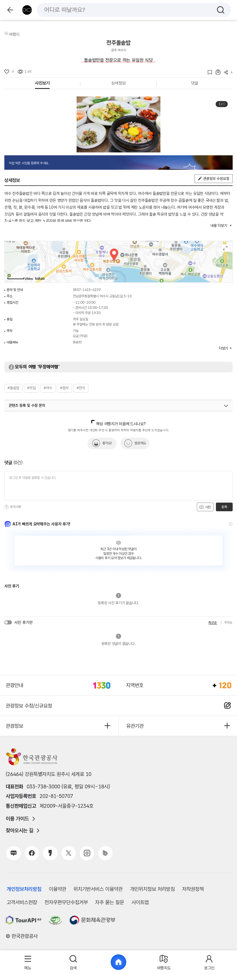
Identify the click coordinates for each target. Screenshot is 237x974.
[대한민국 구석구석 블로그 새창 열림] (13, 853)
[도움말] (6, 507)
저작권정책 (193, 889)
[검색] (220, 9)
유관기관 (135, 726)
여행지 (14, 34)
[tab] (28, 962)
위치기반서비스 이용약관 (98, 889)
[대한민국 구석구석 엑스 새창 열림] (68, 853)
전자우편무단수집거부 (66, 902)
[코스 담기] (216, 72)
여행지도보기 (225, 248)
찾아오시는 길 (19, 830)
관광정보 (14, 726)
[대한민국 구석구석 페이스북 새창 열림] (32, 853)
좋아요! (107, 443)
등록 (224, 507)
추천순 (228, 622)
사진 (207, 507)
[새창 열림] (23, 920)
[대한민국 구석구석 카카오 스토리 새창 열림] (50, 853)
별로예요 (140, 443)
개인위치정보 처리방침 (152, 889)
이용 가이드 (17, 819)
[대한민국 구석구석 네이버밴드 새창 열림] (105, 853)
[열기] (226, 406)
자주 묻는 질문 (109, 902)
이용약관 (57, 889)
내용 (218, 225)
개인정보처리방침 (24, 889)
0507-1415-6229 (87, 290)
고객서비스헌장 (22, 902)
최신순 (212, 622)
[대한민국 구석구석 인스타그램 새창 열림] (87, 853)
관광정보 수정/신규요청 (29, 706)
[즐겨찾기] (208, 72)
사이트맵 (140, 902)
